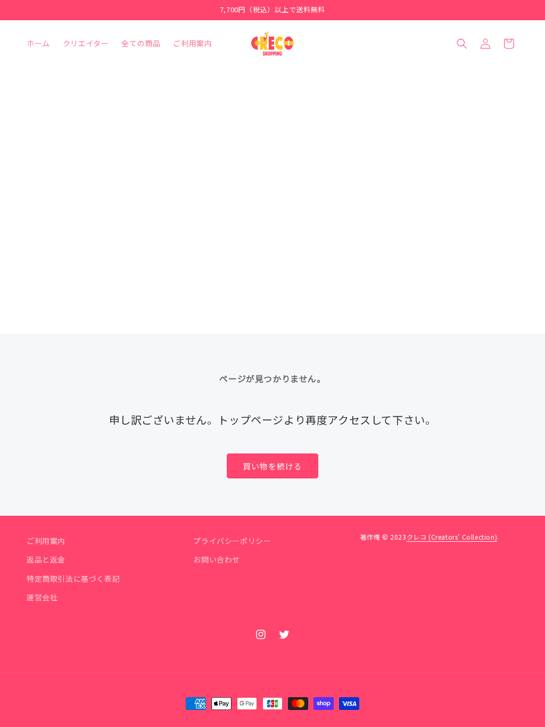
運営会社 (42, 597)
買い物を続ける (272, 466)
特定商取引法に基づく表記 (73, 578)
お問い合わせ (216, 559)
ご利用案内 (46, 540)
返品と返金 (46, 559)
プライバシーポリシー (232, 540)
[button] (462, 43)
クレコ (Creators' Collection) (452, 536)
